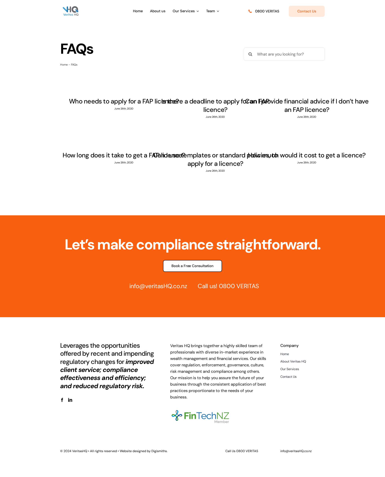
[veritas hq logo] (70, 8)
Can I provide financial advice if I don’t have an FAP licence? (307, 105)
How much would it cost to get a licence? (307, 155)
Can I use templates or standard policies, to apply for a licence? (215, 159)
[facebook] (62, 400)
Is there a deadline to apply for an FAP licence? (215, 105)
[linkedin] (70, 400)
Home (64, 64)
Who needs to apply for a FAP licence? (124, 101)
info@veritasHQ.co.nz (158, 286)
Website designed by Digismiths (143, 451)
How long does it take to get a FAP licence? (124, 155)
